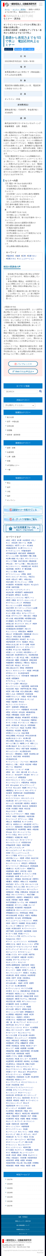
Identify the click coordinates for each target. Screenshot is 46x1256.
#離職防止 (10, 790)
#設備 (31, 1040)
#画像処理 (33, 902)
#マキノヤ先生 (11, 723)
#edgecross (10, 939)
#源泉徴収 (10, 1166)
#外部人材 (10, 624)
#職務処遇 (31, 553)
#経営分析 (19, 996)
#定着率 (9, 793)
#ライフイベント (31, 558)
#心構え (33, 973)
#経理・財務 (30, 1166)
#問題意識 (22, 777)
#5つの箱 (9, 618)
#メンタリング (11, 1093)
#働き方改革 (30, 1064)
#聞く (21, 579)
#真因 (21, 809)
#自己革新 (17, 756)
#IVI (7, 785)
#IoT (29, 1116)
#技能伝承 (10, 1137)
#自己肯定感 (22, 561)
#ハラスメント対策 (29, 874)
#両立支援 (17, 637)
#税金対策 (27, 827)
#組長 (8, 725)
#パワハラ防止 (11, 835)
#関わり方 (24, 881)
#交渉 (22, 764)
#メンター (24, 1059)
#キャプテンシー (32, 887)
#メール (16, 991)
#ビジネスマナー (24, 1145)
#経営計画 (26, 1113)
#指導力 (20, 897)
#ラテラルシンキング (14, 603)
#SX (18, 772)
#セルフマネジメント (14, 1069)
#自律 (32, 644)
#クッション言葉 (12, 556)
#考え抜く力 (30, 741)
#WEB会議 (24, 913)
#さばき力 (35, 585)
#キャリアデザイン (19, 895)
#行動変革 (10, 585)
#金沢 (27, 1025)
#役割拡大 (10, 545)
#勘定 (8, 895)
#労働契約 (27, 1074)
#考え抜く (10, 564)
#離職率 (30, 631)
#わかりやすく (11, 811)
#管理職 (9, 1090)
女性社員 (10, 426)
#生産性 (32, 1035)
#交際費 (36, 827)
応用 (24, 256)
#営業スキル (10, 1020)
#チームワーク (20, 1139)
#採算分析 (15, 1124)
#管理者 (15, 900)
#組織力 (25, 642)
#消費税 (36, 1163)
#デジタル (17, 1098)
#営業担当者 (26, 842)
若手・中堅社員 (13, 422)
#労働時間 (10, 1004)
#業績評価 (10, 1051)
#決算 (35, 931)
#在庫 (8, 1155)
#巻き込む (28, 579)
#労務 (8, 809)
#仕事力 (31, 957)
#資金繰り (15, 1158)
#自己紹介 (10, 884)
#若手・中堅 (30, 1030)
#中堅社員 (19, 1095)
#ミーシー (20, 647)
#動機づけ (10, 868)
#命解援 (22, 923)
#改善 (36, 1150)
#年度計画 (35, 991)
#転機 (29, 543)
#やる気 (18, 918)
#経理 (27, 1053)
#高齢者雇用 (26, 551)
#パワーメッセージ (13, 988)
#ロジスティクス (27, 798)
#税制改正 (24, 1040)
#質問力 (36, 879)
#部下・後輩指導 (12, 707)
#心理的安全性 (25, 751)
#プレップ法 (19, 884)
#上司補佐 (35, 1061)
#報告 (27, 814)
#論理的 (15, 702)
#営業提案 (10, 908)
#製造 (19, 1155)
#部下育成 (31, 1139)
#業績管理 (35, 1113)
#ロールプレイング (13, 842)
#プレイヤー (30, 647)
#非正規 (23, 871)
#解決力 (21, 571)
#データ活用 (22, 954)
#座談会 (33, 782)
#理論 (17, 892)
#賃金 (17, 1119)
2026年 (10, 1184)
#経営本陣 (34, 686)
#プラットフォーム (28, 936)
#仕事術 (9, 650)
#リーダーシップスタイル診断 (26, 608)
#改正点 (32, 577)
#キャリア (10, 1048)
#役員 (17, 1059)
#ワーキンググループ (21, 960)
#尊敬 (23, 574)
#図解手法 (31, 868)
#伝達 (8, 616)
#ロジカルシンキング (14, 1103)
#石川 (18, 939)
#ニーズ (32, 905)
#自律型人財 (34, 754)
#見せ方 (15, 579)
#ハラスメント (29, 1121)
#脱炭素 (36, 829)
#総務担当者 (21, 1020)
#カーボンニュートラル (22, 832)
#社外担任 (10, 1059)
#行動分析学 (16, 928)
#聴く (35, 728)
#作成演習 (27, 824)
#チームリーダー (12, 751)
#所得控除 (20, 1053)
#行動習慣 (19, 585)
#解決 (29, 829)
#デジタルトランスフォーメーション (19, 1087)
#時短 (22, 668)
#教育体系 (19, 1111)
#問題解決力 (29, 1012)
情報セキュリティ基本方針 (23, 1221)
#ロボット (10, 775)
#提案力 (20, 1017)
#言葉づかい (10, 1017)
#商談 (36, 1132)
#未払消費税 (10, 736)
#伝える (23, 725)
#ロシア (28, 624)
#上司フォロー (20, 868)
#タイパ (9, 671)
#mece (21, 702)
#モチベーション (24, 1093)
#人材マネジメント (13, 676)
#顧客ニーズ (24, 743)
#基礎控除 (10, 626)
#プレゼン (27, 1134)
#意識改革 (10, 999)
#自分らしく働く (12, 764)
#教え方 (9, 822)
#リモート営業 (11, 934)
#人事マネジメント (25, 548)
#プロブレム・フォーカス (15, 681)
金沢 (8, 487)
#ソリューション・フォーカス (17, 762)
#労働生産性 (18, 634)
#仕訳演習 (19, 931)
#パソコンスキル (23, 1106)
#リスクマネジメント (29, 1082)
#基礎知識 (10, 871)
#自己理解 (31, 895)
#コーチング (10, 1134)
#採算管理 (10, 1160)
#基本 (8, 923)
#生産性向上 (10, 1064)
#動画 (36, 949)
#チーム (35, 1069)
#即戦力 (18, 595)
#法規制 (18, 730)
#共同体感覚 (32, 941)
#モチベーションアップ (15, 1142)
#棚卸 (17, 660)
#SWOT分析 (10, 1053)
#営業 (31, 1132)
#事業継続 (15, 715)
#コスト (36, 634)
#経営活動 (15, 587)
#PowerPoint (32, 1072)
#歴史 (8, 712)
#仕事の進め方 (11, 746)
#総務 (8, 1124)
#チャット (35, 775)
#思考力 (18, 569)
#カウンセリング (12, 577)
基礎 (18, 256)
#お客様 (28, 728)
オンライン (11, 500)
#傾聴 (17, 1048)
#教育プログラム (21, 999)
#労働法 (34, 1119)
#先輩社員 (10, 975)
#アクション (22, 819)
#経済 (19, 944)
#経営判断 (24, 1124)
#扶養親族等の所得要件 (15, 629)
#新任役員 (32, 999)
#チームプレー (32, 889)
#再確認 (18, 879)
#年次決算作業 (30, 736)
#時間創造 (27, 603)
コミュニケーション (26, 259)
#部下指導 (10, 931)
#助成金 (18, 717)
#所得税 (9, 806)
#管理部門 (19, 592)
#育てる (9, 824)
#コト (8, 543)
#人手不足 (19, 621)
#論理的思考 (10, 1106)
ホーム (7, 9)
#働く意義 (32, 556)
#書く (27, 657)
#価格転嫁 (27, 634)
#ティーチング (11, 1108)
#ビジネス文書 (11, 1035)
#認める (34, 663)
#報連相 (23, 1116)
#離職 (26, 900)
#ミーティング (11, 1132)
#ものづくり (33, 1155)
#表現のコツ (18, 824)
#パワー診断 (24, 644)
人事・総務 (11, 457)
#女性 (17, 1004)
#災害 (22, 715)
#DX (22, 1085)
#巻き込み (23, 684)
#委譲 (35, 616)
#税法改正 (15, 1040)
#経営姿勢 (25, 965)
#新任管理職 (19, 618)
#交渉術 (28, 764)
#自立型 (27, 809)
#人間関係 (10, 1014)
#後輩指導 (25, 1126)
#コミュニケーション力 (20, 853)
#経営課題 (25, 686)
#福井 (20, 983)
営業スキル (11, 259)
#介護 (17, 699)
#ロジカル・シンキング (15, 769)
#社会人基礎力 (31, 923)
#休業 (17, 876)
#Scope (9, 832)
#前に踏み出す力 (12, 668)
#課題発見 (33, 806)
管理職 (9, 430)
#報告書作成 (25, 991)
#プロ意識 (10, 1150)
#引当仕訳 (20, 736)
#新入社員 (28, 1142)
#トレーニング (11, 819)
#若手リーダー (20, 545)
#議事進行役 (10, 910)
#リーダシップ (23, 723)
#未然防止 (26, 978)
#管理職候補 (26, 918)
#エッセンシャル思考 (14, 605)
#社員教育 (22, 1108)
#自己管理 (10, 608)
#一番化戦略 (26, 569)
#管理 (8, 1046)
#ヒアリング (21, 1022)
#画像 (34, 1116)
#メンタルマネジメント (27, 746)
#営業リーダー (11, 1072)
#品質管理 (10, 1061)
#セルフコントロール (14, 1027)
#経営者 (9, 1098)
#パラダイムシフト (13, 551)
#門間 (36, 944)
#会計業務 (25, 733)
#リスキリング (11, 777)
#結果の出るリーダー (14, 738)
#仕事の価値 (10, 558)
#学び (18, 749)
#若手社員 (10, 1025)
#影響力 (9, 881)
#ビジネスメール (24, 1033)
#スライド (10, 827)
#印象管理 (26, 717)
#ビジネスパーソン (13, 566)
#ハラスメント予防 (13, 936)
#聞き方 (18, 1009)
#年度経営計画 (11, 759)
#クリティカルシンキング (26, 600)
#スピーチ (22, 962)
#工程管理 (33, 1059)
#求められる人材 (12, 644)
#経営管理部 (25, 1051)
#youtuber (25, 720)
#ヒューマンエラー (27, 1152)
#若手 (14, 978)
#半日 (8, 957)
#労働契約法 (22, 981)
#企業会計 (27, 611)
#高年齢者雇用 (11, 553)
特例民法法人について (23, 1229)
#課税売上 (19, 663)
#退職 (22, 1119)
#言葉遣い (35, 717)
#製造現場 (10, 1080)
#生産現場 (15, 1085)
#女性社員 (10, 1095)
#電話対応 (19, 1014)
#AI (26, 902)
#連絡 (32, 814)
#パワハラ (19, 1121)
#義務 (17, 967)
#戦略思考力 (28, 897)
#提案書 (23, 1048)
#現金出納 (10, 660)
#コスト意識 (10, 613)
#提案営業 (26, 650)
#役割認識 (34, 866)
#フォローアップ (26, 876)
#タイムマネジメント (24, 1066)
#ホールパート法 (31, 884)
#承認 (31, 819)
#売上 (19, 613)
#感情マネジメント (13, 696)
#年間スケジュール (13, 733)
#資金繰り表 (34, 892)
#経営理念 (10, 918)
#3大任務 (33, 709)
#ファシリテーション (14, 1129)
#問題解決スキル (12, 913)
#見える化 (27, 1069)
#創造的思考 (10, 647)
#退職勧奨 (25, 709)
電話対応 (10, 256)
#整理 (8, 600)
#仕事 (19, 540)
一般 (8, 470)
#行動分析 (15, 725)
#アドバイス (30, 926)
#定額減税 (10, 717)
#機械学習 (24, 1043)
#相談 (14, 816)
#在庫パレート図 (12, 657)
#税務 (17, 1166)
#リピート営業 (11, 795)
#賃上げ (9, 634)
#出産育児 (10, 699)
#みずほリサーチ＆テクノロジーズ (19, 947)
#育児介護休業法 (12, 639)
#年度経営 (10, 994)
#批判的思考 (10, 642)
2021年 (10, 1206)
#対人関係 (10, 741)
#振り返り (10, 879)
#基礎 (26, 1014)
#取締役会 (10, 730)
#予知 (17, 1043)
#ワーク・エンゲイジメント (16, 941)
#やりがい (10, 754)
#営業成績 (31, 725)
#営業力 (27, 1017)
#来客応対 (20, 694)
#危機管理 (31, 1020)
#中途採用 (10, 595)
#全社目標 (10, 689)
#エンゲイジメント (13, 686)
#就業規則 (20, 1077)
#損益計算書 (28, 996)
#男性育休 (22, 631)
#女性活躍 (19, 803)
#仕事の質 (27, 738)
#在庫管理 (31, 975)
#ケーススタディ (18, 1030)
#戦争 (35, 624)
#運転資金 (24, 892)
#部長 (20, 811)
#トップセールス (12, 728)
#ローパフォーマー (13, 709)
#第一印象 (15, 691)
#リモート (35, 1098)
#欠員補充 (10, 621)
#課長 (36, 897)
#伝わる (23, 699)
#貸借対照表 (32, 1158)
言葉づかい (32, 256)
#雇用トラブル (11, 1056)
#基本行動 (27, 1147)
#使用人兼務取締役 (13, 965)
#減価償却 (10, 663)
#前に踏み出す (32, 564)
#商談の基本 (26, 1009)
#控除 (29, 671)
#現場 (25, 1155)
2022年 (10, 1201)
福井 (8, 496)
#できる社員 (22, 1035)
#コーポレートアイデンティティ (18, 590)
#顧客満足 (10, 1113)
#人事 (27, 1077)
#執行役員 (17, 806)
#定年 (30, 871)
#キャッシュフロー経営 (15, 1012)
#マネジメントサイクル (15, 598)
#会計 (8, 1040)
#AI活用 (14, 543)
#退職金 (34, 915)
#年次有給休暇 (11, 915)
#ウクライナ (19, 624)
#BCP (28, 715)
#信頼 (8, 928)
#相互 (29, 574)
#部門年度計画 (25, 689)
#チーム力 (10, 803)
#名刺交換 (29, 694)
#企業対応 (26, 540)
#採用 (21, 900)
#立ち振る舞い (11, 983)
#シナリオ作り (27, 822)
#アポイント (25, 967)
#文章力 (9, 991)
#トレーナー (10, 970)
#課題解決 (15, 678)
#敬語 (36, 691)
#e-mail (21, 795)
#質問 (31, 983)
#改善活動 (30, 816)
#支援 (8, 587)
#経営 (22, 1100)
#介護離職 (26, 637)
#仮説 (19, 845)
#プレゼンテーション (14, 1074)
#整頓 (14, 600)
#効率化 (27, 1061)
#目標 (29, 696)
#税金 (22, 1166)
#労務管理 (10, 1119)
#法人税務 (27, 1163)
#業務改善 (15, 1152)
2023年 (10, 1197)
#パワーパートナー (29, 928)
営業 (8, 461)
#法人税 (20, 1163)
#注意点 (21, 915)
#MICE (8, 816)
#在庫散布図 (33, 655)
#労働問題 (27, 1056)
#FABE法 (9, 887)
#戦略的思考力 (11, 548)
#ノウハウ (19, 1137)
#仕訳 (8, 1116)
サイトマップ (23, 1233)
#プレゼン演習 (19, 887)
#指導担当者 (18, 793)
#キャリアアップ (24, 835)
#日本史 (15, 712)
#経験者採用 (28, 592)
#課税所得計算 (11, 829)
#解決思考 (33, 762)
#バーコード (19, 790)
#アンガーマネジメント (23, 801)
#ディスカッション (29, 1001)
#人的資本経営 (23, 673)
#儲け (17, 689)
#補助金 (34, 720)
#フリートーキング (13, 720)
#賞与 (27, 915)
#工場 (31, 1137)
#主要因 (15, 809)
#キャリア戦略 (11, 561)
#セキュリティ (11, 962)
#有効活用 (27, 605)
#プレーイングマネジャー (22, 1090)
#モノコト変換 (11, 571)
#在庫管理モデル (21, 655)
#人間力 (25, 595)
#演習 (8, 853)
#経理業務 (27, 931)
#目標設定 (15, 1046)
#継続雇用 (34, 676)
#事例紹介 (10, 1038)
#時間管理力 (10, 897)
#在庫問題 (22, 829)
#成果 (26, 754)
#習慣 (31, 582)
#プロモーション (24, 952)
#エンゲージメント (13, 863)
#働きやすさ (10, 1066)
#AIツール (22, 543)
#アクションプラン (25, 855)
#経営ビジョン (20, 994)
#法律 (8, 1085)
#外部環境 (26, 756)
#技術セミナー (20, 1080)
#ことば (31, 699)
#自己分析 (10, 665)
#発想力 (34, 803)
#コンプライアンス (13, 1082)
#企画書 (31, 1048)
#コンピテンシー (21, 1038)
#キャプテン (10, 889)
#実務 (31, 1043)
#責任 (32, 965)
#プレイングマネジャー (15, 814)
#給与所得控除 (20, 626)
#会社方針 (35, 858)
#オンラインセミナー (14, 973)
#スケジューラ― (19, 671)
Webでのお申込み (23, 371)
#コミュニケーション (14, 1147)
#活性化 (23, 975)
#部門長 (32, 954)
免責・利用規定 (23, 1217)
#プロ (19, 642)
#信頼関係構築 (29, 793)
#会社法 (25, 806)
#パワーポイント (32, 1100)
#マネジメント (11, 1145)
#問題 (17, 1160)
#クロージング (32, 1022)
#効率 (8, 579)
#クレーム (10, 967)
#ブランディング (12, 949)
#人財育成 (31, 994)
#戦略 (8, 861)
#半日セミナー (11, 673)
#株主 (17, 871)
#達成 (35, 696)
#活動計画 (19, 837)
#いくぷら (31, 639)
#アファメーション (13, 574)
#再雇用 (9, 874)
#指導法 (27, 803)
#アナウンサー (17, 616)
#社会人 (18, 665)
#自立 (36, 996)
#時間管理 (29, 668)
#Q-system (14, 785)
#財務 (20, 1056)
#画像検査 (10, 905)
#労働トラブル (11, 954)
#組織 (28, 1007)
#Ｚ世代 (20, 652)
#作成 (14, 861)
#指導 (22, 858)
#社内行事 (10, 592)
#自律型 (9, 960)
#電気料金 (25, 782)
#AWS (29, 1108)
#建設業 (23, 957)
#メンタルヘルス (12, 840)
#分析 (35, 947)
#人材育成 (10, 1111)
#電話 (26, 1111)
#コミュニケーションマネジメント (19, 921)
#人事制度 (24, 1004)
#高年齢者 (25, 676)
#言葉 (19, 978)
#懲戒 (31, 913)
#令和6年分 (10, 749)
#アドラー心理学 (12, 684)
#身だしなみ (10, 694)
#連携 (24, 788)
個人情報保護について (23, 1225)
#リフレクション (21, 582)
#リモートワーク (26, 840)
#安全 (26, 1137)
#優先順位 (21, 816)
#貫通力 (16, 881)
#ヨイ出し (23, 577)
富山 (8, 483)
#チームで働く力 (12, 743)
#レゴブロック (28, 850)
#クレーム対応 (26, 780)
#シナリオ (10, 986)
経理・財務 (11, 448)
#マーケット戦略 (21, 905)
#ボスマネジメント (13, 780)
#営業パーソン (23, 934)
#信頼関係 (33, 881)
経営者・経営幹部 (13, 435)
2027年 (10, 1179)
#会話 (22, 728)
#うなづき (17, 650)
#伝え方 (26, 1103)
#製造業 (9, 1100)
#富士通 (24, 772)
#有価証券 (24, 660)
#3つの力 (25, 665)
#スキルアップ (11, 981)
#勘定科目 (18, 767)
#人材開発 (34, 1027)
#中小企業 (10, 1009)
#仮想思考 (27, 908)
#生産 (14, 1155)
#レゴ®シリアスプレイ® (15, 848)
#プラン (36, 824)
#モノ (33, 540)
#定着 (8, 900)
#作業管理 (19, 1061)
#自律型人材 (26, 566)
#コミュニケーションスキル (27, 910)
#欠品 (22, 657)
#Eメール (9, 767)
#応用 (31, 1014)
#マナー (26, 1027)
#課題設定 (10, 892)
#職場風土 (19, 754)
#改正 (26, 837)
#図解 (17, 1051)
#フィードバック (12, 866)
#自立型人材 (10, 1001)
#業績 (35, 764)
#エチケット (19, 1150)
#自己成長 (10, 582)
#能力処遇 (22, 553)
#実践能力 (10, 837)
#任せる (20, 611)
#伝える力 (22, 1072)
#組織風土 (34, 749)
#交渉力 (27, 585)
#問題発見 (32, 863)
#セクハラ (10, 1121)
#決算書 (23, 1158)
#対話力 (24, 863)
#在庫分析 (10, 801)
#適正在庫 (10, 655)
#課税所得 (19, 827)
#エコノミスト (27, 944)
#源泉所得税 (10, 1163)
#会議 (25, 1129)
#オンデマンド (30, 790)
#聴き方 (18, 1113)
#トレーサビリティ (13, 782)
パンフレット (23, 364)
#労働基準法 (10, 1077)
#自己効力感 (10, 611)
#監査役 (25, 730)
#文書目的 (35, 657)
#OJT (35, 1134)
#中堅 (26, 983)
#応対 (8, 691)
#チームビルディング (14, 850)
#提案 (33, 967)
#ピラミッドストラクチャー (16, 704)
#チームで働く (20, 564)
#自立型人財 (26, 879)
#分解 (27, 769)
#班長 (17, 975)
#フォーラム (32, 788)
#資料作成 (10, 996)
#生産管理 (35, 1077)
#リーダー (10, 1139)
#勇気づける (10, 944)
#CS (31, 1111)
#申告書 (36, 671)
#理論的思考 (10, 845)
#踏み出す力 (19, 741)
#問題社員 (23, 707)
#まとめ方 (17, 788)
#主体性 (30, 545)
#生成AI (27, 775)
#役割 (19, 1001)
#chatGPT (19, 775)
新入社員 (10, 417)
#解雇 (28, 1119)
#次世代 (35, 566)
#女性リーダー (31, 1046)
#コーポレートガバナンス (15, 1007)
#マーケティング (26, 949)
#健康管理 (17, 874)
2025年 (10, 1188)
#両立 (8, 540)
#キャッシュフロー (13, 1126)
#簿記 (8, 1158)
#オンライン (22, 1132)
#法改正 (23, 639)
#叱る (31, 642)
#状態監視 (10, 1043)
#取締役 (16, 1100)
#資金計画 (20, 1064)
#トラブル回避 (26, 988)
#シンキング (10, 926)
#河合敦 (22, 712)
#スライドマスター (13, 798)
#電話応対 (15, 1116)
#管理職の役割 (30, 618)
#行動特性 (32, 1038)
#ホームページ (11, 952)
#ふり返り (20, 558)
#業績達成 (32, 561)
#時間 (35, 921)
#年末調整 (35, 1051)
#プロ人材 (27, 621)
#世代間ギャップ (30, 652)
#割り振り (27, 616)
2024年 (10, 1193)
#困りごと (34, 743)
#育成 (27, 858)
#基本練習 (23, 556)
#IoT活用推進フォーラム (15, 902)
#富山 (8, 1030)
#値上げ (9, 637)
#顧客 (19, 970)
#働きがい (34, 723)
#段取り (26, 973)
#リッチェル (32, 772)
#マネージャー (11, 1033)
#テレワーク (19, 1025)
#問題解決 (29, 1150)
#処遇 (8, 678)
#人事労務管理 (20, 986)
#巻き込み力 (24, 866)
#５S (8, 1152)
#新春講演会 (30, 712)
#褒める (27, 663)
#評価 (22, 1046)
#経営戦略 (10, 569)
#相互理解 (26, 845)
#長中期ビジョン (12, 858)
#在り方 (28, 629)
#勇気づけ (20, 926)
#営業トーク (10, 652)
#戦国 (8, 715)
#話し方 (20, 1134)
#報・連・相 (10, 1022)
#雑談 (8, 702)
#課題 (22, 1160)
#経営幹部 (26, 1098)
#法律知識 (10, 876)
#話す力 (15, 923)
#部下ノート (29, 598)
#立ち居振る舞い (26, 691)
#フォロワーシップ (27, 785)
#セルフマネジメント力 (26, 861)
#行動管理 (19, 908)
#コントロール (11, 631)
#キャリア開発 (11, 855)
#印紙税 (29, 1160)
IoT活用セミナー (13, 465)
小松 (8, 491)
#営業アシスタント (29, 970)
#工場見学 (15, 957)
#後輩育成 (17, 822)
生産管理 (10, 452)
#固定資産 (33, 660)
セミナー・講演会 (19, 9)
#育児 (14, 540)
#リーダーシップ (30, 1095)
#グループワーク (28, 613)
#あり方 (9, 756)
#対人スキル (21, 889)
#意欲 (23, 696)
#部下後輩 (25, 749)
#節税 (8, 978)
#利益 (35, 689)
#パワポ (9, 788)
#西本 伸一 (10, 772)
